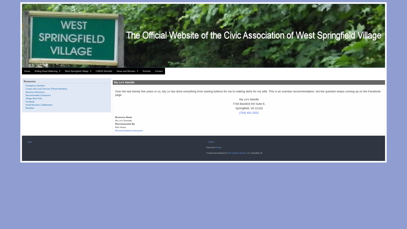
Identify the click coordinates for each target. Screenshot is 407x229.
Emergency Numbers (35, 86)
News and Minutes (124, 72)
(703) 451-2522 (249, 112)
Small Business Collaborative (39, 105)
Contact (159, 71)
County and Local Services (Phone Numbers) (46, 89)
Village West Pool (34, 98)
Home (27, 71)
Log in (29, 142)
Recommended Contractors (129, 130)
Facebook (30, 102)
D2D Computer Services (236, 153)
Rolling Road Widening (45, 72)
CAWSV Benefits (104, 71)
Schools (147, 71)
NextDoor (30, 108)
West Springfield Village (76, 72)
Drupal (218, 147)
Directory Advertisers (35, 92)
